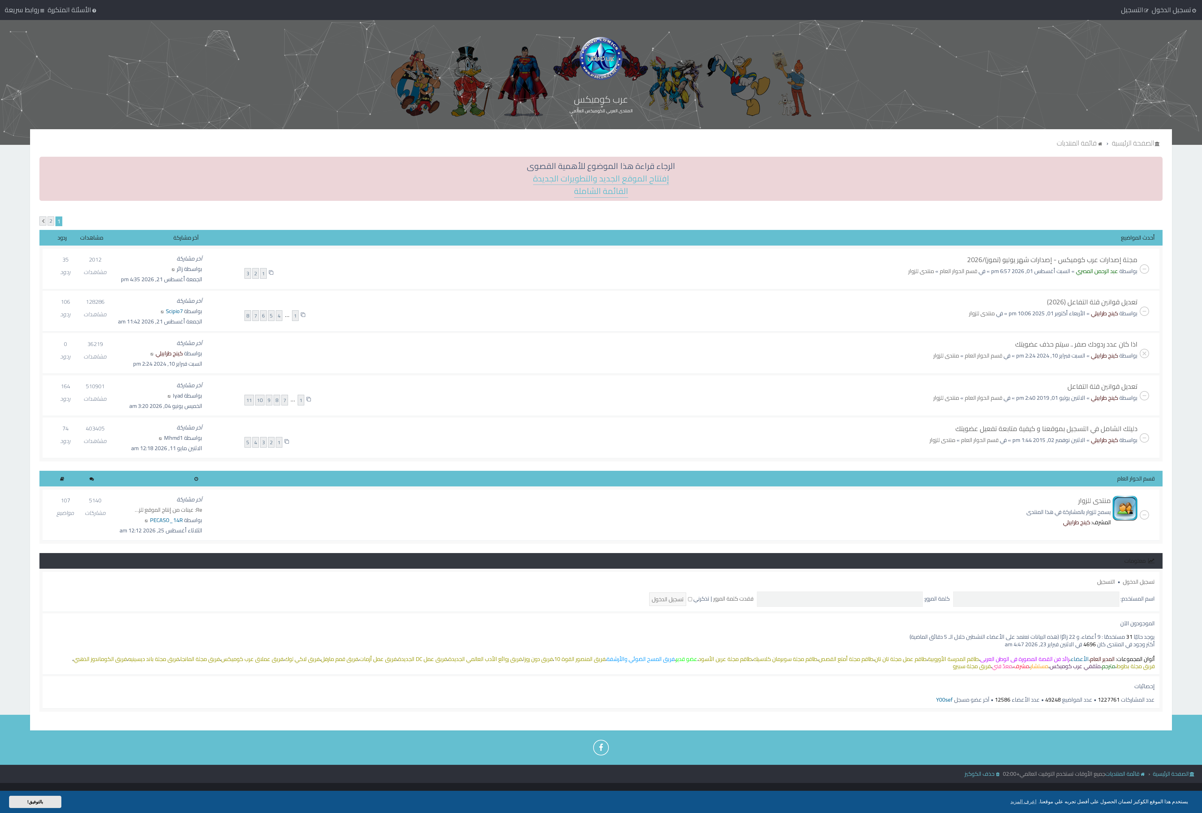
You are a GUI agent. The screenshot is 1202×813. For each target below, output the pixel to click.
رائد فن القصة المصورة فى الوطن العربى (1024, 659)
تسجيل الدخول (1139, 582)
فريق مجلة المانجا (200, 659)
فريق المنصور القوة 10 (579, 659)
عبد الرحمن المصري (1097, 271)
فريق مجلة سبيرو (972, 666)
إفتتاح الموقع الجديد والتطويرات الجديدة (601, 178)
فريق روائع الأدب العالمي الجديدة (485, 659)
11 (249, 400)
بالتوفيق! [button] (35, 801)
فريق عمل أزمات (378, 659)
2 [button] (50, 221)
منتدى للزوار (921, 271)
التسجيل (1106, 582)
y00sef (944, 699)
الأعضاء (1080, 659)
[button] (42, 221)
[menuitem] (72, 9)
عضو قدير (686, 659)
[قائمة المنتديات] (601, 58)
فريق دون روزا (538, 659)
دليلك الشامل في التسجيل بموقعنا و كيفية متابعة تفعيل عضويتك (1046, 428)
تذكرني (700, 598)
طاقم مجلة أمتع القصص (846, 659)
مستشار (1039, 666)
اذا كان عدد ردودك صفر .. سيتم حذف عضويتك (1076, 344)
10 (260, 400)
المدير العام (1102, 659)
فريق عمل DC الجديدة (422, 659)
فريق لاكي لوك (302, 659)
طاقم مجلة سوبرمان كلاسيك (785, 659)
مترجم (1108, 666)
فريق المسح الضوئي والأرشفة (641, 659)
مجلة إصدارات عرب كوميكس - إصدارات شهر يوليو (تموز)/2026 (1052, 259)
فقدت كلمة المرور (733, 598)
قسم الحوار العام (958, 271)
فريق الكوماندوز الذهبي (100, 659)
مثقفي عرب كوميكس (1075, 666)
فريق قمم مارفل (339, 659)
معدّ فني (1002, 666)
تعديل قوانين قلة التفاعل (1102, 386)
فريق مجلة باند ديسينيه (153, 659)
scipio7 (174, 311)
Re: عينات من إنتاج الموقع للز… (168, 510)
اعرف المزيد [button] (1023, 801)
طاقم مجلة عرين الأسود (725, 659)
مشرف (1021, 666)
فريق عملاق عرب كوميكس (252, 659)
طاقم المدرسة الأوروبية (953, 659)
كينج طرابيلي (1104, 313)
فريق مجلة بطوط (1136, 666)
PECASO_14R (166, 520)
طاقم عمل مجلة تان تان (901, 659)
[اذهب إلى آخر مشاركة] (173, 269)
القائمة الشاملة (601, 191)
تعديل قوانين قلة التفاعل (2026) (1092, 302)
